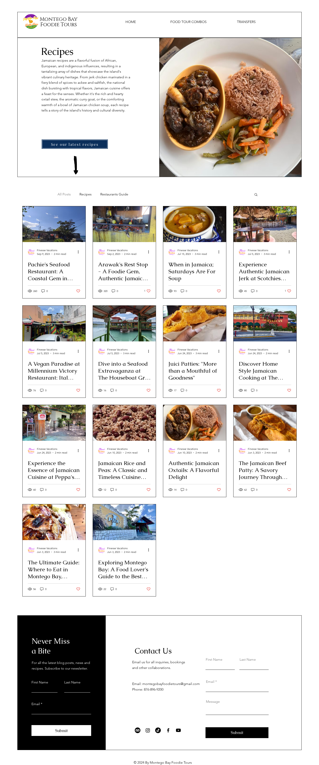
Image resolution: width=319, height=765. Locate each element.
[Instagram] (148, 730)
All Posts (64, 194)
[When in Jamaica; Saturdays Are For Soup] (194, 224)
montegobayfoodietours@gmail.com (171, 684)
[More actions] (79, 251)
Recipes (85, 194)
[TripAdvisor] (137, 730)
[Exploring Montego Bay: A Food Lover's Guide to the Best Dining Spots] (124, 522)
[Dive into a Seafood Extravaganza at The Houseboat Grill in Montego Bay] (124, 323)
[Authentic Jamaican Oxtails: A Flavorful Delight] (194, 423)
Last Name (72, 682)
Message (213, 701)
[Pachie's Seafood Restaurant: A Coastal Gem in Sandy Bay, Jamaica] (54, 224)
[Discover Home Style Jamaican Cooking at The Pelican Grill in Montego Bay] (264, 323)
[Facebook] (168, 730)
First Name (39, 682)
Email (35, 704)
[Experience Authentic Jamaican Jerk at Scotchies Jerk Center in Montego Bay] (264, 224)
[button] (256, 195)
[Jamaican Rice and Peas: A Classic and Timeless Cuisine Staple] (124, 423)
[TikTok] (158, 730)
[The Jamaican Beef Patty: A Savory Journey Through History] (264, 423)
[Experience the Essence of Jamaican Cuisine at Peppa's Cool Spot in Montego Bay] (54, 423)
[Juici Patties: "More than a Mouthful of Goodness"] (194, 323)
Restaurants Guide (114, 194)
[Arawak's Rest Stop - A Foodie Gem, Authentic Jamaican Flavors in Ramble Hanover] (124, 224)
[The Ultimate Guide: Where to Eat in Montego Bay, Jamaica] (54, 522)
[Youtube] (178, 730)
